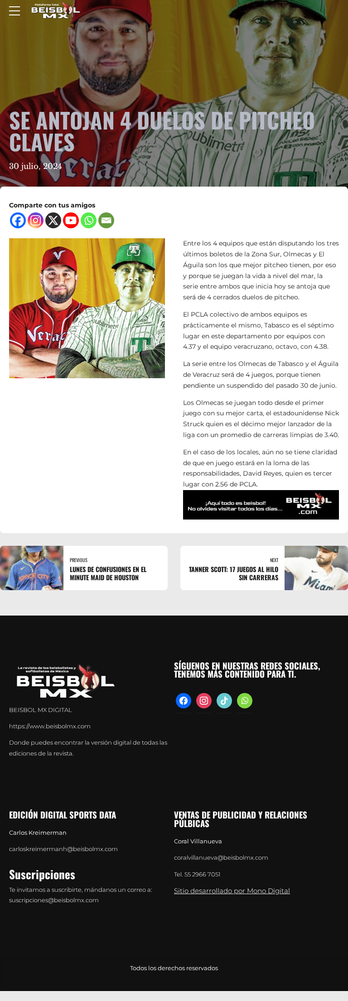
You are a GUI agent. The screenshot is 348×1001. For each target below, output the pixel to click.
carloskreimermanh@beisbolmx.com (63, 849)
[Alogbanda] (261, 505)
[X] (53, 220)
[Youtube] (71, 220)
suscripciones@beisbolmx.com (54, 900)
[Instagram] (36, 220)
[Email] (106, 220)
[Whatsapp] (89, 220)
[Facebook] (18, 220)
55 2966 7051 (202, 874)
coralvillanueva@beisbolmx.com (221, 857)
